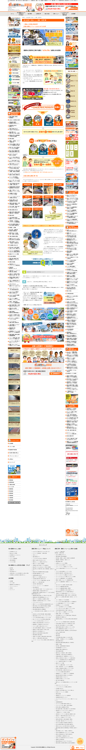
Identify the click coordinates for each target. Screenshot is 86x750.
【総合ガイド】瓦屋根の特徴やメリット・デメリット (66, 593)
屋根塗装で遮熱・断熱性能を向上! (72, 333)
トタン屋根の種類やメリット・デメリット (71, 267)
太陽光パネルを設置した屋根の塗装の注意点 (72, 273)
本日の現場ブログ (13, 571)
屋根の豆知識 (12, 261)
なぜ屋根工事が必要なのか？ (72, 230)
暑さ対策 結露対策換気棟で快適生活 (13, 230)
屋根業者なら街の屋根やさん (15, 584)
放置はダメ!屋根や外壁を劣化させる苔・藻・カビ (14, 275)
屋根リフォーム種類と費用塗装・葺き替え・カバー (72, 255)
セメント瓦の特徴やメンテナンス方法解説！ (14, 178)
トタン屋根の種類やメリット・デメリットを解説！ (65, 603)
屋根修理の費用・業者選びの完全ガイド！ (14, 123)
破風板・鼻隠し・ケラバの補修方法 (62, 613)
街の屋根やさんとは (13, 551)
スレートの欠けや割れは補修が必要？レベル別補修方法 (66, 601)
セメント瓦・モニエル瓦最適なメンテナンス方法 (14, 181)
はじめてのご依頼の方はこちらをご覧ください (41, 551)
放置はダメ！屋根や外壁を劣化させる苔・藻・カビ (65, 715)
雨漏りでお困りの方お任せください (39, 560)
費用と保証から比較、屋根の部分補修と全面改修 (72, 243)
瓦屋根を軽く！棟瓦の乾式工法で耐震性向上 (64, 654)
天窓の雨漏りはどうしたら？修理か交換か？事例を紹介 (66, 615)
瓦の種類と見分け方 (13, 245)
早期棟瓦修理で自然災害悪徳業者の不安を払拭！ (14, 187)
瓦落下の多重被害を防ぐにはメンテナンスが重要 (72, 305)
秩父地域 (11, 499)
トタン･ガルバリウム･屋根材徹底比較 (14, 289)
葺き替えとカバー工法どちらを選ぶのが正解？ (72, 249)
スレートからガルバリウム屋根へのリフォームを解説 (72, 199)
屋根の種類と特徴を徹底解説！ (13, 117)
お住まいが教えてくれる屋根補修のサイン (72, 246)
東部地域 (11, 493)
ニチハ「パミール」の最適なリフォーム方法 (64, 566)
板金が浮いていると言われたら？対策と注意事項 (72, 380)
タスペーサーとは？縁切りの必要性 (13, 155)
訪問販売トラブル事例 (71, 373)
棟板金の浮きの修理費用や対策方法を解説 (14, 136)
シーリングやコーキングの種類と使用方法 (14, 197)
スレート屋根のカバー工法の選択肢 (72, 258)
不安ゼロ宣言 (12, 556)
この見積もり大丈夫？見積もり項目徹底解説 (71, 365)
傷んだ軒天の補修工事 (60, 680)
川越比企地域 (12, 484)
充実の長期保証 (12, 560)
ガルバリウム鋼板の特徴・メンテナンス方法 (64, 664)
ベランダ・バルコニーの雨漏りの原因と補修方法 (14, 174)
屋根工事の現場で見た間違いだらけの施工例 (71, 324)
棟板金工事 (73, 106)
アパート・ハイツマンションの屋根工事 (71, 433)
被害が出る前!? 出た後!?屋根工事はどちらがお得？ (72, 368)
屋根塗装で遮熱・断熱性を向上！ (62, 649)
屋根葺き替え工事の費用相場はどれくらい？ (72, 239)
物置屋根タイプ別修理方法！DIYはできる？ (71, 409)
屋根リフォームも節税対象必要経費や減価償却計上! (72, 442)
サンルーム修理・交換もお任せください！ (72, 412)
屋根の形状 (11, 215)
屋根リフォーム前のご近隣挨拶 (38, 563)
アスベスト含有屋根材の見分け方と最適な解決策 (14, 251)
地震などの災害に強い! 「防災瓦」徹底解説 (72, 321)
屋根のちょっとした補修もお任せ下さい (40, 561)
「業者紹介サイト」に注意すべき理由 (71, 392)
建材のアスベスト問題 (14, 254)
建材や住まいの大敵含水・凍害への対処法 (14, 234)
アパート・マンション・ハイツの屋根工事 (40, 585)
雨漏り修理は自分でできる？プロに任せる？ (14, 129)
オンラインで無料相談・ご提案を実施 (40, 553)
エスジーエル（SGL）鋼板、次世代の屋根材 (64, 705)
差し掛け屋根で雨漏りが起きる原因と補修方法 (64, 724)
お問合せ (11, 459)
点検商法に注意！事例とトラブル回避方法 (40, 565)
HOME (23, 17)
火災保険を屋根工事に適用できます (39, 578)
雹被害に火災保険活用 (60, 739)
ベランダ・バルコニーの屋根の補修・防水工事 (41, 580)
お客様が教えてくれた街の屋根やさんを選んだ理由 (19, 573)
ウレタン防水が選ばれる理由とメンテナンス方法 (14, 158)
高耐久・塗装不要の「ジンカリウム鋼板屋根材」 (65, 666)
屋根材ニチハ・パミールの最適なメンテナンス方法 (72, 279)
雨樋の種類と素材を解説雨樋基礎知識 (14, 335)
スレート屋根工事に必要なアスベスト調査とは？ (14, 338)
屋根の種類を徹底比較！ (69, 252)
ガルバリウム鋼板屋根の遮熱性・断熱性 (72, 208)
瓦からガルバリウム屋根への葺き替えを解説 (72, 202)
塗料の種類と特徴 (71, 454)
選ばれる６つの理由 (13, 553)
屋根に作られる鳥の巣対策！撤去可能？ (72, 428)
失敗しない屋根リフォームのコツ (71, 233)
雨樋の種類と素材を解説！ (38, 634)
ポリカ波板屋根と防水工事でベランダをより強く (72, 418)
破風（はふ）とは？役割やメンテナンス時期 (14, 345)
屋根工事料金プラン (36, 556)
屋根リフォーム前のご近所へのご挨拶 (71, 359)
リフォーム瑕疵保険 (13, 558)
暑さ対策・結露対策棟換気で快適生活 (63, 645)
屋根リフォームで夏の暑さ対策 (38, 582)
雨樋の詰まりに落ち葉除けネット (39, 631)
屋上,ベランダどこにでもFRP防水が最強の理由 (14, 168)
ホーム (12, 13)
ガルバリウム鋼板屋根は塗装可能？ (72, 205)
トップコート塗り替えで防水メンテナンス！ (14, 342)
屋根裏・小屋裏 (12, 227)
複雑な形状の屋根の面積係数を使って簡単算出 (14, 213)
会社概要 (73, 13)
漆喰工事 (73, 85)
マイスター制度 (12, 561)
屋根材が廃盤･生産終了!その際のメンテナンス (14, 278)
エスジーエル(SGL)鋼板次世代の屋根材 (14, 296)
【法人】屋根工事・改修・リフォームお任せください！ (43, 589)
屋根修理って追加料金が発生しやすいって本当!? (72, 383)
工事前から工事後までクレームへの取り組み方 (72, 362)
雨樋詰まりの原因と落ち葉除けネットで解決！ (72, 424)
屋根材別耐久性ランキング (13, 268)
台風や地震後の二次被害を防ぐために (72, 312)
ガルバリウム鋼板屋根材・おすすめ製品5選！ (64, 578)
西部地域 (11, 480)
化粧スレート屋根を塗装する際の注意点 (71, 276)
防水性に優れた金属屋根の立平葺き (62, 707)
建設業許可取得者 (13, 449)
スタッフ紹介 (12, 446)
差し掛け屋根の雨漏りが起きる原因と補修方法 (14, 225)
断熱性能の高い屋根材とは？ (12, 328)
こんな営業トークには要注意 (71, 371)
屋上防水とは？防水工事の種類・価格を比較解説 (14, 171)
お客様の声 (38, 13)
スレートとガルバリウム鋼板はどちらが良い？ (72, 195)
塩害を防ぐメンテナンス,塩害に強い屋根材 (14, 271)
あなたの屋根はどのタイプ (61, 554)
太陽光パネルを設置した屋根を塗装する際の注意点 (42, 636)
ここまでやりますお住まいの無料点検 (65, 14)
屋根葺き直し (74, 101)
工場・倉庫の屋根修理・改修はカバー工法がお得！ (72, 415)
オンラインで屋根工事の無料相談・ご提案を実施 (72, 352)
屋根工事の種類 (71, 71)
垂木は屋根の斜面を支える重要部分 (39, 609)
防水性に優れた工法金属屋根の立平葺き (13, 200)
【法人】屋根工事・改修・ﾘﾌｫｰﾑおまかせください (72, 439)
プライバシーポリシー (14, 455)
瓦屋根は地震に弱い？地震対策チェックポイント (72, 318)
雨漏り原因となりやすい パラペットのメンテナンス (42, 615)
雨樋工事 (73, 91)
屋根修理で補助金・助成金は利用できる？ (71, 345)
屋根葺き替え (74, 75)
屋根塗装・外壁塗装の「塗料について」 (63, 559)
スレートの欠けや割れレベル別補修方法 (71, 261)
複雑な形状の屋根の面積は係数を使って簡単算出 (65, 642)
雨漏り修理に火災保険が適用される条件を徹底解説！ (66, 742)
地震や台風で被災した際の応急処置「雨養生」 (14, 204)
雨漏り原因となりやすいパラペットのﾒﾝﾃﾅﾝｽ (14, 164)
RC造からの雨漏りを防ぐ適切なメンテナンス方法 (14, 315)
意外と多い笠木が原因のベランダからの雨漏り (14, 148)
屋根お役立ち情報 (70, 299)
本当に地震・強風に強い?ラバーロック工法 (14, 207)
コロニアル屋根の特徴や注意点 (70, 264)
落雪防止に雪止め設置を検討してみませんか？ (41, 622)
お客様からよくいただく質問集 (61, 563)
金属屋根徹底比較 (59, 701)
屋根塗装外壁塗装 (73, 111)
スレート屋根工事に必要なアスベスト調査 (63, 661)
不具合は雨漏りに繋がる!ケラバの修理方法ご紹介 (14, 145)
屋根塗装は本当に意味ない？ (13, 126)
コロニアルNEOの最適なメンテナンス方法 (72, 285)
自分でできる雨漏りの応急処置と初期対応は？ (72, 336)
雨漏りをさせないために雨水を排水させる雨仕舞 (14, 239)
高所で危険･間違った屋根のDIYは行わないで (64, 670)
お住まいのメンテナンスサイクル (62, 685)
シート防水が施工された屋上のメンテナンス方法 (14, 161)
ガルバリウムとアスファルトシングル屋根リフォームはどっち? (14, 284)
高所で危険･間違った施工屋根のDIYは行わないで (14, 306)
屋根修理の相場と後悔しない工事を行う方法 (71, 236)
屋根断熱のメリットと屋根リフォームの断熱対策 (14, 332)
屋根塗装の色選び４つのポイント (70, 327)
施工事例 (30, 13)
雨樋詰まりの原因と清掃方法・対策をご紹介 (41, 629)
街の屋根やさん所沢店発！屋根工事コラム (17, 574)
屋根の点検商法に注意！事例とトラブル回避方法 (72, 376)
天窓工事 (73, 116)
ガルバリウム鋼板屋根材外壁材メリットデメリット (72, 220)
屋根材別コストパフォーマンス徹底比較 (14, 265)
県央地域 (11, 491)
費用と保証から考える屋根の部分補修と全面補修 (42, 605)
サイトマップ (12, 462)
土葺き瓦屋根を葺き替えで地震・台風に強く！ (14, 184)
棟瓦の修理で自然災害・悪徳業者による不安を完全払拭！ (66, 630)
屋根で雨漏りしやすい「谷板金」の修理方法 (14, 242)
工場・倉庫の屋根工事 (71, 430)
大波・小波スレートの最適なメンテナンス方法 (14, 191)
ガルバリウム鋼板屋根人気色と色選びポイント (72, 211)
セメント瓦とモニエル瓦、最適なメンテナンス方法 (65, 608)
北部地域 (11, 497)
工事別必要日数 (70, 293)
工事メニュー (56, 13)
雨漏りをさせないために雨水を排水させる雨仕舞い (65, 726)
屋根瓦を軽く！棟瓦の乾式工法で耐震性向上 (71, 315)
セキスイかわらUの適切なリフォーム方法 (63, 564)
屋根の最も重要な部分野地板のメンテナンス (14, 259)
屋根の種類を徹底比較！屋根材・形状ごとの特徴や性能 (66, 595)
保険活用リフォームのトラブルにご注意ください (72, 389)
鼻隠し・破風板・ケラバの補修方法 (14, 141)
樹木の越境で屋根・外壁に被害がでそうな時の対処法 (72, 386)
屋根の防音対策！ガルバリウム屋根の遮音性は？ (72, 223)
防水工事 (73, 96)
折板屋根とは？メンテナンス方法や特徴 (72, 270)
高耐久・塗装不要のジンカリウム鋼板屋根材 (14, 302)
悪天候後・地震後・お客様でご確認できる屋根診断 (65, 558)
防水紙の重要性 (12, 256)
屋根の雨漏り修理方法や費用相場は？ (14, 312)
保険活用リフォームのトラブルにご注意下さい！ (65, 710)
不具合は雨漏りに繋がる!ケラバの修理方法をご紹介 (65, 623)
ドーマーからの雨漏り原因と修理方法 (14, 322)
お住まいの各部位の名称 (14, 119)
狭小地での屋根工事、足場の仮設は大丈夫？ (64, 573)
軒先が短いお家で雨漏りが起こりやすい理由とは (14, 248)
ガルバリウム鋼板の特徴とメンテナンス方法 (14, 299)
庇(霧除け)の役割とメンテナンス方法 (13, 194)
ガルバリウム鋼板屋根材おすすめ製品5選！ (72, 214)
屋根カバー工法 (74, 80)
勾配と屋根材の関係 (13, 236)
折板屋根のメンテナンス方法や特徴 (62, 605)
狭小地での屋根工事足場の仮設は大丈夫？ (71, 288)
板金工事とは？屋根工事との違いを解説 (14, 133)
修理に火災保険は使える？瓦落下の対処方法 (72, 309)
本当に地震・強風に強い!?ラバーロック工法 (64, 720)
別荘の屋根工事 (70, 435)
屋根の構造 (11, 138)
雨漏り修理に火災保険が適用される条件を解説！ (72, 339)
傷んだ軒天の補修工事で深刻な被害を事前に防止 (14, 151)
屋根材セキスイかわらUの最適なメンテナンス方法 (72, 282)
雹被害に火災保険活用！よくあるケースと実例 (72, 342)
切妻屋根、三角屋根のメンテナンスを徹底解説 (14, 221)
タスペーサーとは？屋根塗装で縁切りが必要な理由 (65, 621)
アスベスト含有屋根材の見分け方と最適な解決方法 (65, 659)
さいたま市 (11, 486)
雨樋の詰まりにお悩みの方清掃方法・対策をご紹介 (72, 421)
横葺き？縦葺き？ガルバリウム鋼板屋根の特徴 (72, 217)
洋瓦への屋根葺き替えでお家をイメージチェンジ (14, 281)
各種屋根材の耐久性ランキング (61, 697)
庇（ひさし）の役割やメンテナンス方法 (14, 319)
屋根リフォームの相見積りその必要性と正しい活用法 (72, 355)
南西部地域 (11, 482)
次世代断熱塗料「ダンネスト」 (70, 330)
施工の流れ (47, 13)
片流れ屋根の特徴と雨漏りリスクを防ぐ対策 (14, 218)
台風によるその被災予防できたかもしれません (72, 302)
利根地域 (11, 495)
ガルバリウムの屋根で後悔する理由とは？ (14, 292)
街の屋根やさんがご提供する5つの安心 (21, 14)
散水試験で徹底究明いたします (38, 573)
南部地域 (11, 488)
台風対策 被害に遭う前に (37, 575)
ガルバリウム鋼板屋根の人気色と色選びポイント (65, 589)
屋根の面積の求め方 (13, 209)
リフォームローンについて (38, 602)
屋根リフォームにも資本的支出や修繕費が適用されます (43, 604)
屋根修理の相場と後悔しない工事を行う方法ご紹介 (42, 595)
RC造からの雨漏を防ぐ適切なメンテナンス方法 (64, 668)
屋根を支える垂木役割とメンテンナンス (14, 309)
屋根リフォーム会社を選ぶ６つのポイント (72, 297)
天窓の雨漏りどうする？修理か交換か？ (14, 325)
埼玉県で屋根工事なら (14, 452)
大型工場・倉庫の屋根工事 (38, 583)
